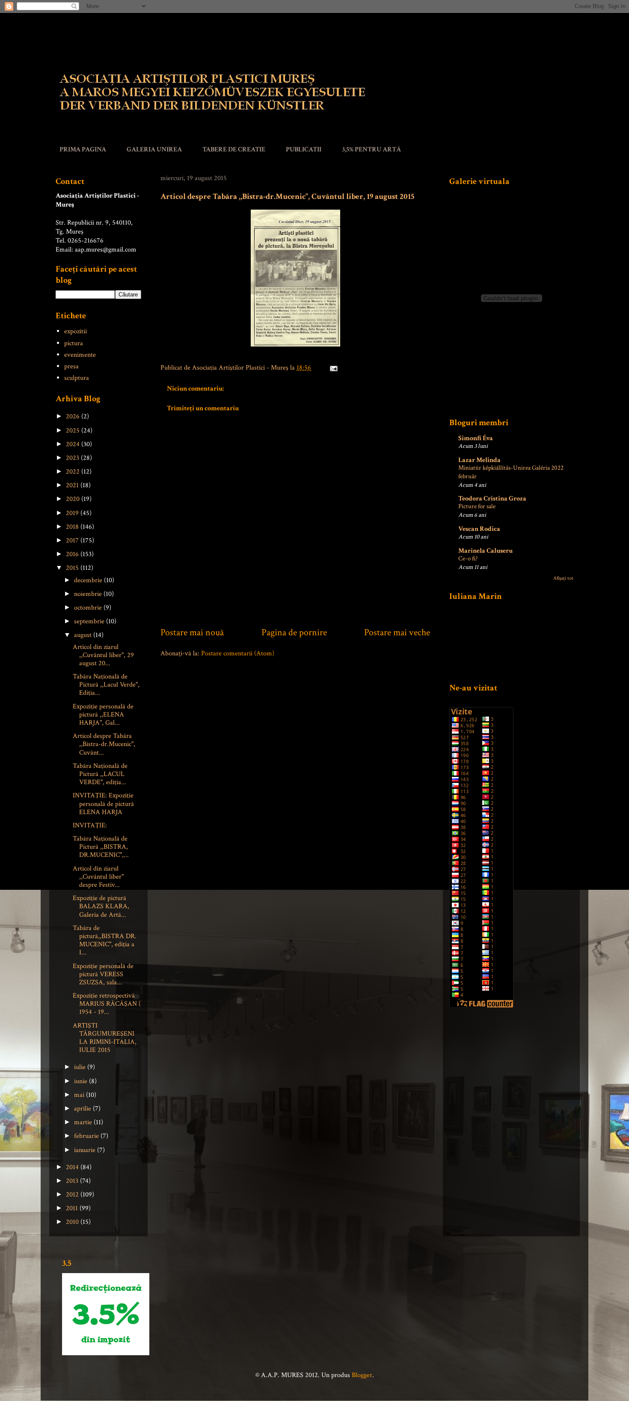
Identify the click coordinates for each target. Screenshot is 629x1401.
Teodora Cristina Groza (492, 498)
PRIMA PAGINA (82, 149)
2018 (73, 526)
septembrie (90, 621)
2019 (73, 513)
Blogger (362, 1375)
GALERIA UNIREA (154, 149)
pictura (73, 343)
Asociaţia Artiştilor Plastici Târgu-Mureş (79, 41)
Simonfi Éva (475, 438)
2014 (73, 1167)
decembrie (89, 580)
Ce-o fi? (468, 558)
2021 (73, 485)
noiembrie (89, 593)
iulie (80, 1067)
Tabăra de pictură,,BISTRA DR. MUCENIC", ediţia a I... (104, 940)
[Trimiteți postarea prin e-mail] (332, 367)
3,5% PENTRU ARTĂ (371, 149)
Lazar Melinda (479, 460)
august (83, 635)
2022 (73, 471)
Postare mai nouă (192, 632)
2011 (73, 1208)
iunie (81, 1081)
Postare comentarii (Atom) (237, 653)
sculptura (76, 377)
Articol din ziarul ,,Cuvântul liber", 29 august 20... (103, 655)
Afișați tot (563, 578)
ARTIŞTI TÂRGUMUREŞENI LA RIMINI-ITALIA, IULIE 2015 (104, 1038)
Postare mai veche (397, 632)
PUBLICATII (303, 149)
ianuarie (85, 1150)
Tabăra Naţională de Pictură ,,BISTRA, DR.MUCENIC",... (101, 846)
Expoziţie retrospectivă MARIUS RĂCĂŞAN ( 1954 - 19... (107, 1003)
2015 (73, 567)
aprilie (83, 1108)
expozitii (75, 331)
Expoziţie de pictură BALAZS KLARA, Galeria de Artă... (101, 906)
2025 (73, 430)
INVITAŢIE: (90, 825)
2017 (73, 540)
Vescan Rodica (479, 528)
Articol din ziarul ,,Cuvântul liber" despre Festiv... (98, 876)
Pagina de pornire (294, 632)
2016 (73, 554)
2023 (73, 457)
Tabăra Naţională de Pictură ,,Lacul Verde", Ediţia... (106, 684)
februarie (87, 1135)
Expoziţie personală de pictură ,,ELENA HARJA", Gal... (103, 714)
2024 (73, 444)
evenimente (80, 354)
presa (71, 366)
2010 (73, 1221)
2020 (73, 499)
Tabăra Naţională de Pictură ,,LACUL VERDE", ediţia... (100, 774)
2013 (73, 1180)
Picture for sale (476, 506)
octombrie (89, 607)
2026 (73, 416)
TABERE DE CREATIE (233, 149)
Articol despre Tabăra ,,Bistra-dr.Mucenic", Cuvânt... (104, 744)
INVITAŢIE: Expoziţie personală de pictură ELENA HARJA (103, 803)
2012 (73, 1194)
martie (84, 1122)
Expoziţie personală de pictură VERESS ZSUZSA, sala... (103, 974)
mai (80, 1094)
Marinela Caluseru (485, 550)
